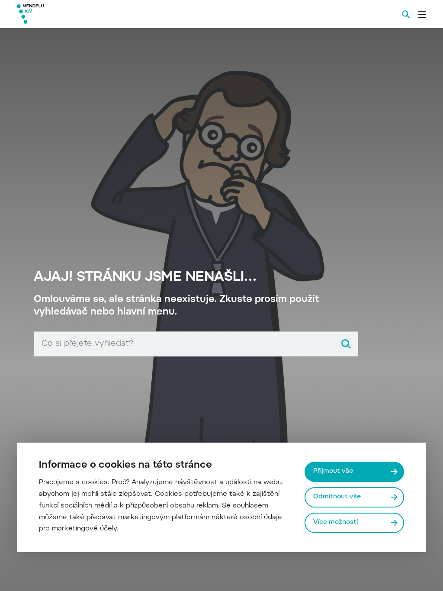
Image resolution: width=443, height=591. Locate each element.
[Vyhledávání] (406, 14)
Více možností (335, 522)
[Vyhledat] (346, 344)
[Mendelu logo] (64, 14)
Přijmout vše (333, 471)
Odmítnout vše (337, 497)
